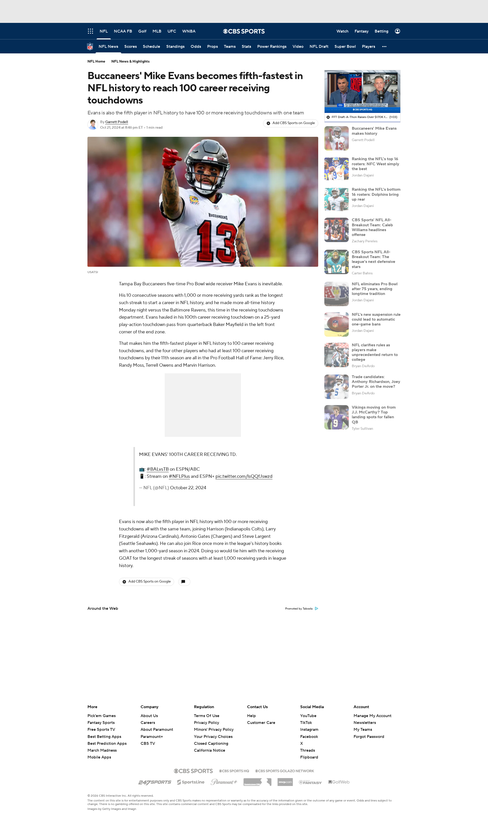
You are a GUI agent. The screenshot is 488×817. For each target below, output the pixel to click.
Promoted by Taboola (299, 609)
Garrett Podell (116, 122)
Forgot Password (369, 736)
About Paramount (157, 729)
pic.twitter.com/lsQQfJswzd (244, 476)
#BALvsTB (158, 469)
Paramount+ (152, 736)
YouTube (308, 715)
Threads (307, 750)
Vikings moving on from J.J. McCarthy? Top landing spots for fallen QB (374, 415)
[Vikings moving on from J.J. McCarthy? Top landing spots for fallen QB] (336, 417)
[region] (362, 91)
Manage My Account (372, 715)
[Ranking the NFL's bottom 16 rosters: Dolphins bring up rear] (336, 199)
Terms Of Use (206, 715)
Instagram (309, 729)
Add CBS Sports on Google (293, 123)
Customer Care (261, 722)
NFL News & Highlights (130, 61)
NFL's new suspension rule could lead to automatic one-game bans (376, 319)
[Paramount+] (224, 780)
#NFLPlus (179, 476)
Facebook (309, 736)
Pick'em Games (101, 715)
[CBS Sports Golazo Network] (284, 770)
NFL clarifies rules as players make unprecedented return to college (375, 352)
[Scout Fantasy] (310, 781)
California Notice (209, 745)
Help (251, 715)
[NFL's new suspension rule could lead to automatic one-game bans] (336, 324)
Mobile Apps (99, 757)
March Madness (102, 750)
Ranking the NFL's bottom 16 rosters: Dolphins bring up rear (376, 194)
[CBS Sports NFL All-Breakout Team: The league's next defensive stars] (336, 262)
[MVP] (285, 780)
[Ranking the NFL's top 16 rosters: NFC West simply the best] (336, 169)
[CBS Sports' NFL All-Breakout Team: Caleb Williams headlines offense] (336, 230)
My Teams (363, 729)
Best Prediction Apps (107, 743)
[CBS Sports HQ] (234, 770)
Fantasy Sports (101, 722)
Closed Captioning (211, 738)
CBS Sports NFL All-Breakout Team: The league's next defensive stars (373, 259)
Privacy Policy (206, 722)
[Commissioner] (257, 780)
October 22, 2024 (188, 488)
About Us (149, 715)
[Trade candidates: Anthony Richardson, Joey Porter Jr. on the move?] (336, 387)
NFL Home (96, 61)
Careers (148, 722)
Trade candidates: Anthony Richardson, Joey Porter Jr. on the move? (376, 381)
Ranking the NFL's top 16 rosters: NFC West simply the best (375, 163)
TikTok (306, 722)
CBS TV (148, 743)
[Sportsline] (191, 781)
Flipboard (309, 757)
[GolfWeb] (339, 782)
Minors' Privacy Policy (214, 729)
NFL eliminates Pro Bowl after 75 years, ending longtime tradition (375, 288)
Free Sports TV (101, 729)
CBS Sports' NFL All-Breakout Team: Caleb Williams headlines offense (372, 227)
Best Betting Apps (104, 736)
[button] (384, 46)
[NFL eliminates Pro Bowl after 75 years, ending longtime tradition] (336, 294)
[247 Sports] (154, 781)
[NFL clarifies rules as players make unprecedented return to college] (336, 355)
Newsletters (365, 722)
